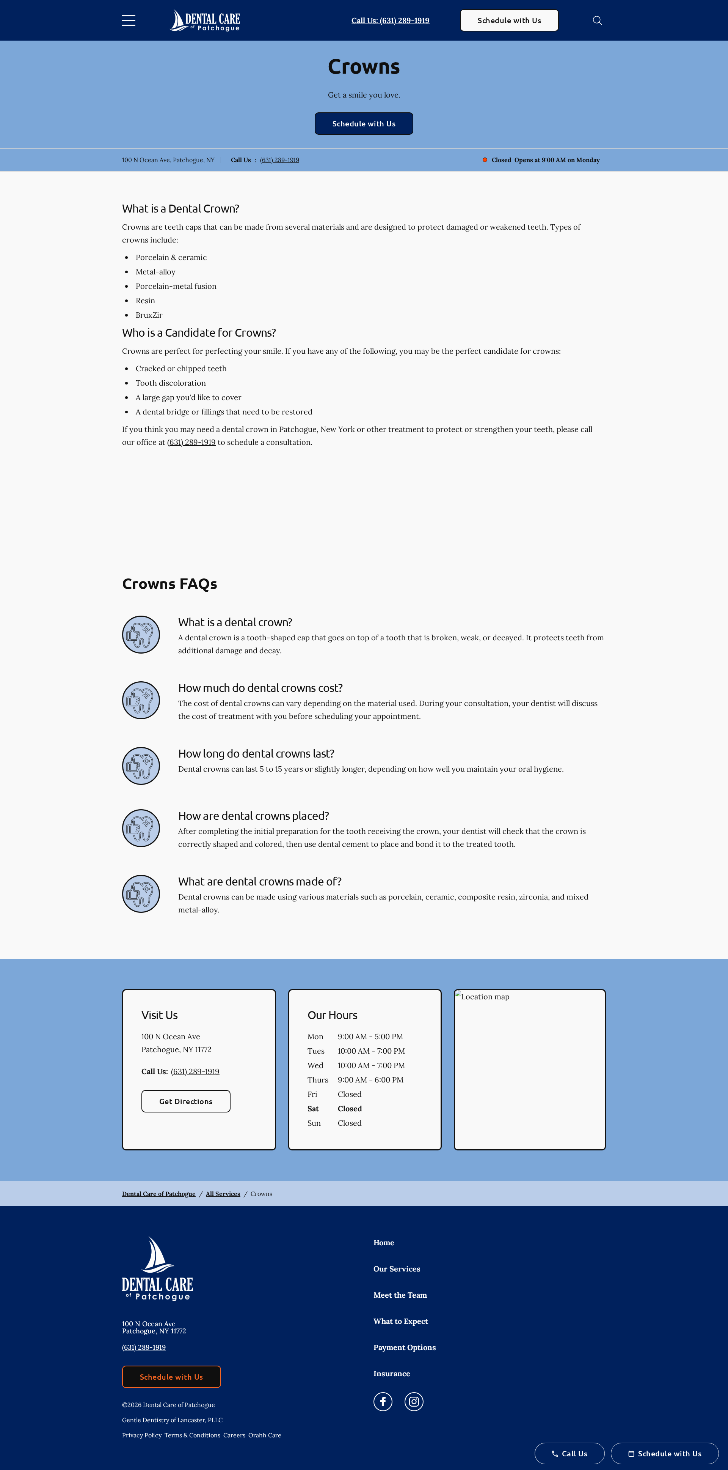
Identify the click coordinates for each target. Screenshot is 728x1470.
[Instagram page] (414, 1401)
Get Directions (186, 1101)
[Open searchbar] (597, 20)
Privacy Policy (142, 1435)
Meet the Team (400, 1295)
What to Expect (400, 1321)
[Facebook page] (382, 1401)
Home (383, 1242)
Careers (234, 1435)
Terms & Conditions (192, 1435)
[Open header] (130, 20)
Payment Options (404, 1347)
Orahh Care (264, 1435)
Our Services (396, 1268)
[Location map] (530, 1070)
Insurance (391, 1373)
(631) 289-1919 (279, 160)
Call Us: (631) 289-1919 (390, 20)
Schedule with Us (509, 20)
